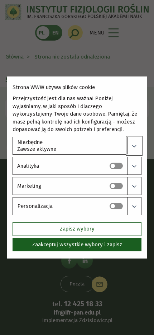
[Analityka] (134, 166)
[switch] (116, 166)
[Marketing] (134, 186)
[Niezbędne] (134, 145)
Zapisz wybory (77, 228)
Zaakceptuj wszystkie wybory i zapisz (77, 244)
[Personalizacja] (134, 206)
